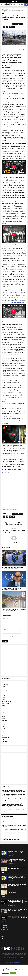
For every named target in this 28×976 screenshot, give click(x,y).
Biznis (3, 686)
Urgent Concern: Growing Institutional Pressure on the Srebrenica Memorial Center (17, 917)
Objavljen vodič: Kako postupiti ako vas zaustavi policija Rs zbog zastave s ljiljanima (13, 568)
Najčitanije (4, 720)
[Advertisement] (14, 491)
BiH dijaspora (5, 684)
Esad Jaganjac (5, 838)
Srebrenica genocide (6, 731)
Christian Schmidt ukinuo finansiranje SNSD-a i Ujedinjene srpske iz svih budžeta (13, 589)
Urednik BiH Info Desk (14, 543)
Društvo (3, 693)
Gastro (3, 699)
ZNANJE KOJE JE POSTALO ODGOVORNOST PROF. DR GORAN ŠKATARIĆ (17, 910)
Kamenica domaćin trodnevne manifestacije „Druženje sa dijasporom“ (17, 891)
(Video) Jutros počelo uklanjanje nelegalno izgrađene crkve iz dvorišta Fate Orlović (14, 610)
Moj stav (4, 716)
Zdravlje (4, 743)
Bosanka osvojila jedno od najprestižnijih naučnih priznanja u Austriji (16, 867)
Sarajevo (14, 509)
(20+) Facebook (5, 472)
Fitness (3, 697)
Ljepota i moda (5, 714)
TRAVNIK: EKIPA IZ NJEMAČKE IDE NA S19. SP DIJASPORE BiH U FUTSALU (14, 531)
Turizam (4, 735)
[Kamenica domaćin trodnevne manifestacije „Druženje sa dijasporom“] (4, 892)
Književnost (4, 707)
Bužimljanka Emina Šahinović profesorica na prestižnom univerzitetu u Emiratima (14, 825)
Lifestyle (4, 710)
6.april (4, 509)
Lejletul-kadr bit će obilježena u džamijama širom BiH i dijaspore (14, 523)
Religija (3, 728)
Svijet (3, 733)
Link (3, 712)
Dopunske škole (5, 691)
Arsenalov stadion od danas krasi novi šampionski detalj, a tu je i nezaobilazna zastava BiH (16, 860)
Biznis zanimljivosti (6, 688)
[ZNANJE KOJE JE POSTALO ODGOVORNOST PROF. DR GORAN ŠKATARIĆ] (4, 911)
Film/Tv (3, 695)
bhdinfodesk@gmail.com (16, 962)
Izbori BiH (4, 705)
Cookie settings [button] (5, 973)
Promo (3, 724)
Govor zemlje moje (6, 701)
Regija (3, 726)
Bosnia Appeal (5, 690)
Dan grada (9, 509)
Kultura (3, 709)
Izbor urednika (5, 703)
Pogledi (3, 722)
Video (3, 739)
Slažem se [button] (13, 973)
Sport (3, 729)
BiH (2, 13)
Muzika (3, 718)
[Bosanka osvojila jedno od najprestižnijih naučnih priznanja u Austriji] (4, 869)
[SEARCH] (24, 749)
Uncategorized (5, 737)
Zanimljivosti (5, 741)
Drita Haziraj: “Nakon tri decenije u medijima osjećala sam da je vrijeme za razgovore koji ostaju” (16, 852)
